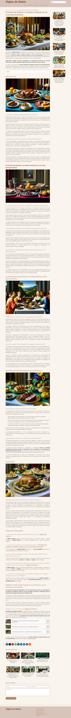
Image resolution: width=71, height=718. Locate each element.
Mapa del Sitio (38, 715)
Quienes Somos (43, 5)
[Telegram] (24, 644)
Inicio (25, 5)
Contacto (36, 5)
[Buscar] (65, 2)
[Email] (27, 644)
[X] (10, 644)
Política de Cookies (39, 711)
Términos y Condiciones (40, 709)
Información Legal (39, 708)
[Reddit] (30, 644)
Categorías (29, 5)
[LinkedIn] (21, 644)
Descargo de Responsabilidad (41, 714)
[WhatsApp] (15, 644)
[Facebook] (7, 644)
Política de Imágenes (40, 712)
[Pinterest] (12, 644)
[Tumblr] (18, 644)
